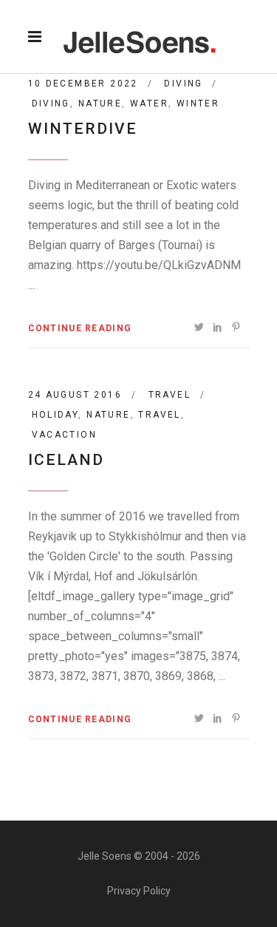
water (149, 103)
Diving (183, 83)
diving (51, 103)
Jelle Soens (104, 856)
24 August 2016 (75, 395)
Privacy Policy (139, 891)
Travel (169, 395)
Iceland (66, 460)
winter (198, 103)
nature (100, 103)
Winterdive (83, 128)
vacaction (65, 434)
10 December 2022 (83, 83)
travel (159, 415)
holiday (55, 415)
